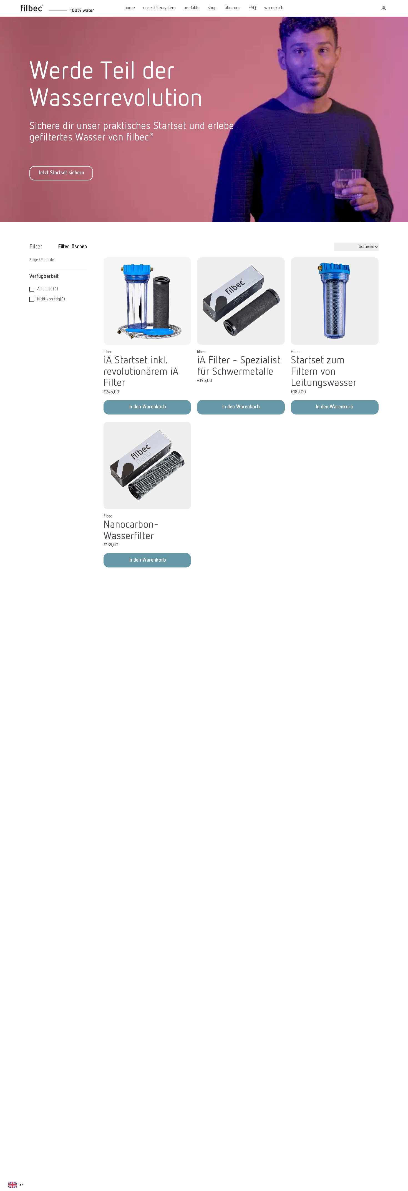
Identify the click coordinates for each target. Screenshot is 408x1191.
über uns (232, 8)
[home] (69, 8)
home (130, 8)
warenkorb (273, 8)
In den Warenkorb (147, 406)
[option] (16, 1185)
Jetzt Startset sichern (61, 172)
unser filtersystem (159, 8)
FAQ (252, 8)
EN (21, 1185)
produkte (192, 8)
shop (212, 8)
